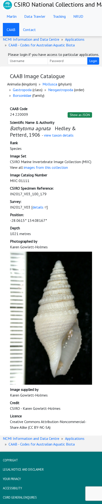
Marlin (12, 16)
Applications (74, 39)
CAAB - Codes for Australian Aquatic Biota (42, 45)
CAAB (11, 29)
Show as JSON (80, 115)
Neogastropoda (60, 89)
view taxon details (59, 135)
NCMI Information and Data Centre (31, 39)
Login (93, 61)
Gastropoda (22, 89)
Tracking (59, 16)
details (37, 207)
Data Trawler (34, 16)
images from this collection (46, 167)
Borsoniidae (22, 95)
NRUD (78, 16)
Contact (29, 29)
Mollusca (49, 84)
